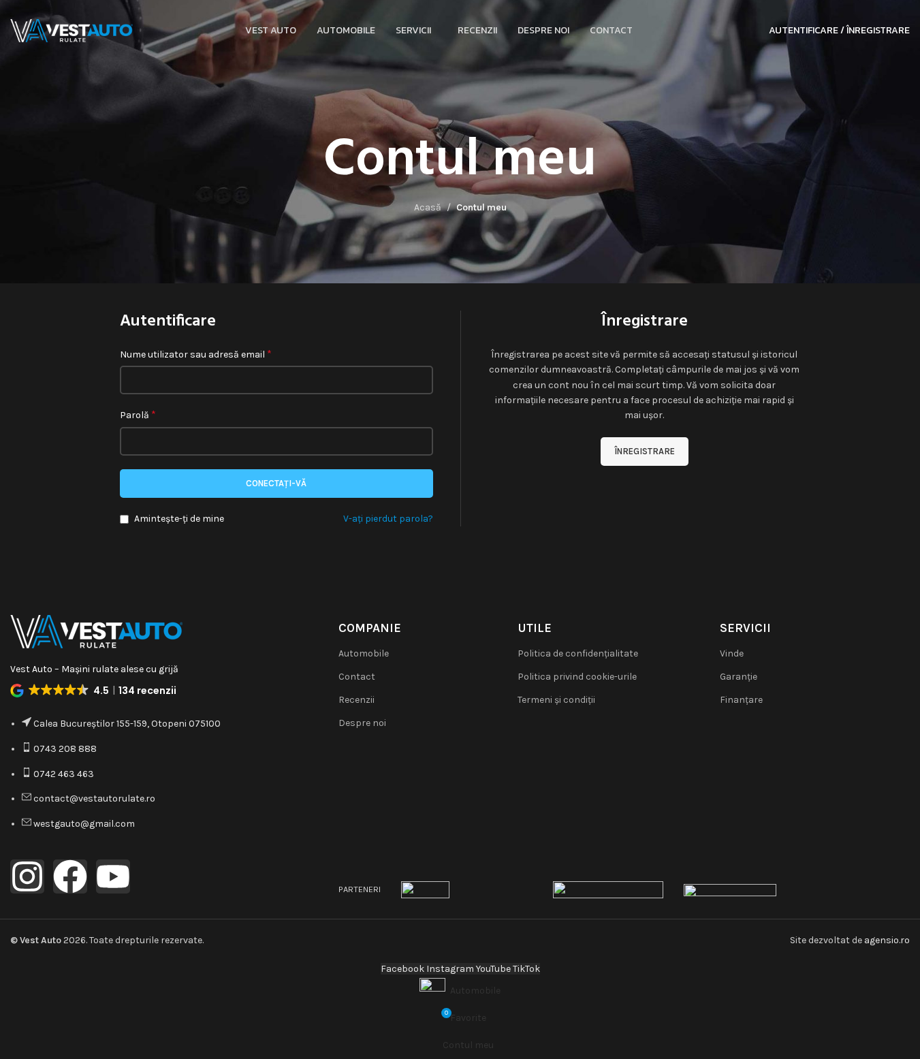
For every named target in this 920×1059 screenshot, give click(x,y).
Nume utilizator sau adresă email (196, 353)
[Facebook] (70, 876)
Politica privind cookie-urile (577, 676)
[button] (94, 690)
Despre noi (362, 723)
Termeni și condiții (556, 700)
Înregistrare (644, 451)
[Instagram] (27, 876)
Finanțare (741, 700)
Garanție (738, 676)
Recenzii (356, 700)
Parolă (138, 414)
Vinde (732, 653)
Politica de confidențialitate (578, 653)
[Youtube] (113, 876)
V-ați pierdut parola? (388, 518)
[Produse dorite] (749, 30)
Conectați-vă (276, 483)
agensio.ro (887, 940)
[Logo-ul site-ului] (71, 29)
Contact (356, 676)
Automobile (363, 653)
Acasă (427, 207)
